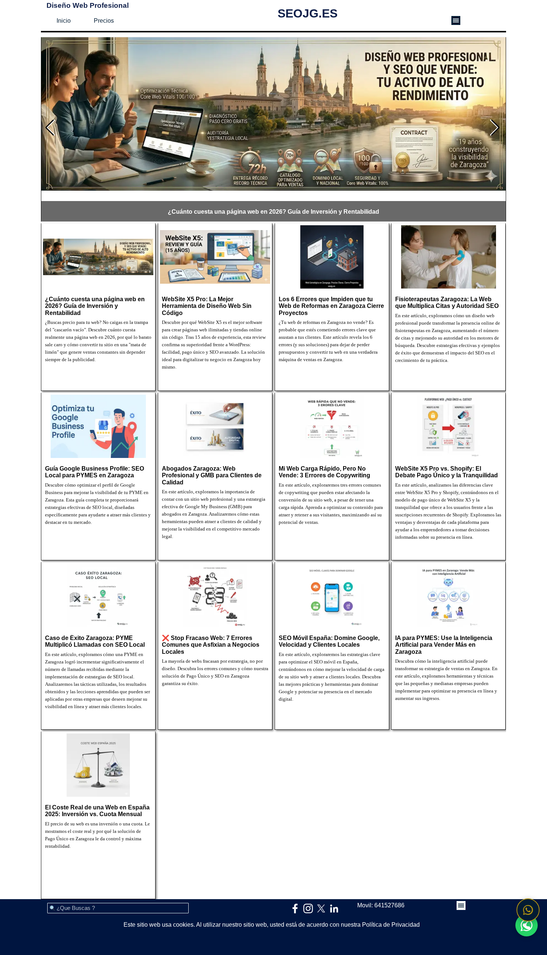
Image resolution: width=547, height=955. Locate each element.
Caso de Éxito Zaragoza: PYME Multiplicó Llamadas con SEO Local (95, 641)
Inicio (64, 20)
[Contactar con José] (528, 909)
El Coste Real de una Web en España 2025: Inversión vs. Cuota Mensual (97, 810)
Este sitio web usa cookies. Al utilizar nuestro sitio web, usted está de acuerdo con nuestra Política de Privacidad (272, 924)
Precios (104, 20)
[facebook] (295, 908)
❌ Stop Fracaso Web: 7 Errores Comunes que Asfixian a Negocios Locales (210, 645)
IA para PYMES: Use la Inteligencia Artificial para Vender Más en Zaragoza (443, 645)
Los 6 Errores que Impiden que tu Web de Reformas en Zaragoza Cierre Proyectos (331, 306)
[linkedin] (334, 908)
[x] (321, 908)
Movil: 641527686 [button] (380, 905)
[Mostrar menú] (455, 20)
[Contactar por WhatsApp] (526, 925)
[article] (273, 130)
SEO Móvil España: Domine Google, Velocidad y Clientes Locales (329, 641)
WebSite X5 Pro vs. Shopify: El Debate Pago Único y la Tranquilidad (446, 471)
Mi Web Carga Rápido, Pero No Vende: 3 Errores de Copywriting (324, 471)
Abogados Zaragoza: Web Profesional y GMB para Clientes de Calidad (212, 475)
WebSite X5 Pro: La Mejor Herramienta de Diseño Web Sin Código (207, 306)
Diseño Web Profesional (88, 5)
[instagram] (308, 908)
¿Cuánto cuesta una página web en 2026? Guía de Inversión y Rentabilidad (273, 211)
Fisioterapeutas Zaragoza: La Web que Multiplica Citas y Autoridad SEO (447, 302)
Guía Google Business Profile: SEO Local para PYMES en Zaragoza (94, 471)
